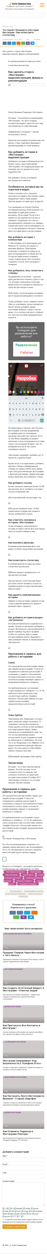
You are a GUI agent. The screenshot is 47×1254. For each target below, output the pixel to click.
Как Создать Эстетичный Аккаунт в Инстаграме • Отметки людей (23, 989)
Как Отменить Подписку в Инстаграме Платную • (18, 1132)
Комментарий (8, 1181)
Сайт (5, 1173)
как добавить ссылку (34, 891)
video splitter (17, 891)
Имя (5, 1156)
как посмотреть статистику (30, 895)
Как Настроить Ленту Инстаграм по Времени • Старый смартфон (23, 1097)
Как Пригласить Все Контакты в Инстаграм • (21, 1026)
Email (5, 1164)
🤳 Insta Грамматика (20, 3)
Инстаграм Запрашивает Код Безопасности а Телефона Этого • (22, 1062)
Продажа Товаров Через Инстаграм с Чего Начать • (23, 954)
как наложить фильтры (16, 894)
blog (27, 39)
